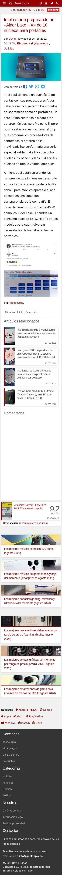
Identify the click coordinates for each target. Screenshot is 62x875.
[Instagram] (41, 3)
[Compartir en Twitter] (31, 86)
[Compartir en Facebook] (25, 86)
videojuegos (41, 523)
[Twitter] (52, 3)
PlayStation (36, 716)
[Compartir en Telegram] (43, 86)
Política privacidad (14, 823)
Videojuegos (10, 748)
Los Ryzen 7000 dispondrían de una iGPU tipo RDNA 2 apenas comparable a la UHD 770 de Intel (36, 354)
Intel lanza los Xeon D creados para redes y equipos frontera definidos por (34, 374)
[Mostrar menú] (4, 3)
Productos (9, 761)
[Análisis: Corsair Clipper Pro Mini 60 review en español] (6, 511)
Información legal (13, 816)
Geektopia (21, 3)
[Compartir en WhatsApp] (37, 86)
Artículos (8, 782)
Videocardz (16, 302)
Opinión (7, 789)
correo (24, 43)
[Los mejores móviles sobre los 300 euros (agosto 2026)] (31, 539)
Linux (38, 722)
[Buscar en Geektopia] (58, 3)
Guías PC (39, 9)
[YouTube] (46, 3)
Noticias (9, 48)
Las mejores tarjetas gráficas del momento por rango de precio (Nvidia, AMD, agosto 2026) (29, 664)
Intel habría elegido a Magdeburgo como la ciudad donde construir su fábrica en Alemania (36, 333)
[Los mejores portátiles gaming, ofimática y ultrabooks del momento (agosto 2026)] (31, 589)
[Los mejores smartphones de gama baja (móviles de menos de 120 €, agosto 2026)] (31, 679)
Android (23, 709)
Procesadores (33, 312)
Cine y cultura (11, 754)
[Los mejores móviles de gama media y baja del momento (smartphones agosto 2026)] (31, 564)
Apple (7, 716)
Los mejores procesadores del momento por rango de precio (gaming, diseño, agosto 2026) (31, 634)
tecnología (27, 523)
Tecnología (9, 741)
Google (47, 709)
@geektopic (41, 43)
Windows (9, 722)
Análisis (7, 795)
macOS (25, 722)
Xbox (20, 716)
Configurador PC (21, 9)
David (12, 38)
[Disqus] (31, 459)
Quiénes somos (12, 810)
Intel (19, 312)
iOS (35, 709)
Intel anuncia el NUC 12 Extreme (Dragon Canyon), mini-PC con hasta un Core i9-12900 (35, 395)
